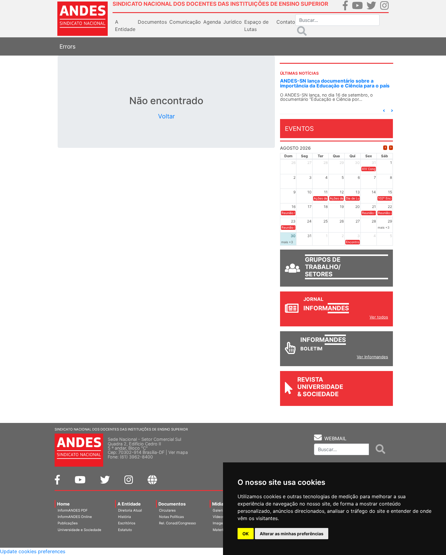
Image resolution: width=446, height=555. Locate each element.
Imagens (220, 523)
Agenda (212, 22)
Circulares (167, 510)
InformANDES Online (75, 517)
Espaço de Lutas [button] (256, 25)
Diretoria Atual (130, 510)
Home (63, 503)
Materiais (220, 530)
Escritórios (126, 523)
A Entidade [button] (125, 25)
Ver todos (379, 317)
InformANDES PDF (73, 510)
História (124, 517)
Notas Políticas (171, 517)
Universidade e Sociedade (79, 530)
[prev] (385, 147)
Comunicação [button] (185, 22)
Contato (285, 22)
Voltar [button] (166, 116)
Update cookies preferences (32, 551)
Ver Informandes (372, 356)
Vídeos (218, 517)
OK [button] (245, 533)
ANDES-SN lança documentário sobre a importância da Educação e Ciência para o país (335, 83)
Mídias (219, 503)
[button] (383, 110)
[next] (391, 147)
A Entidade (129, 503)
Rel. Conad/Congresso (177, 523)
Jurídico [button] (232, 22)
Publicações (68, 523)
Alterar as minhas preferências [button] (291, 533)
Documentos (172, 503)
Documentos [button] (152, 22)
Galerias (220, 510)
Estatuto (125, 530)
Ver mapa (178, 452)
